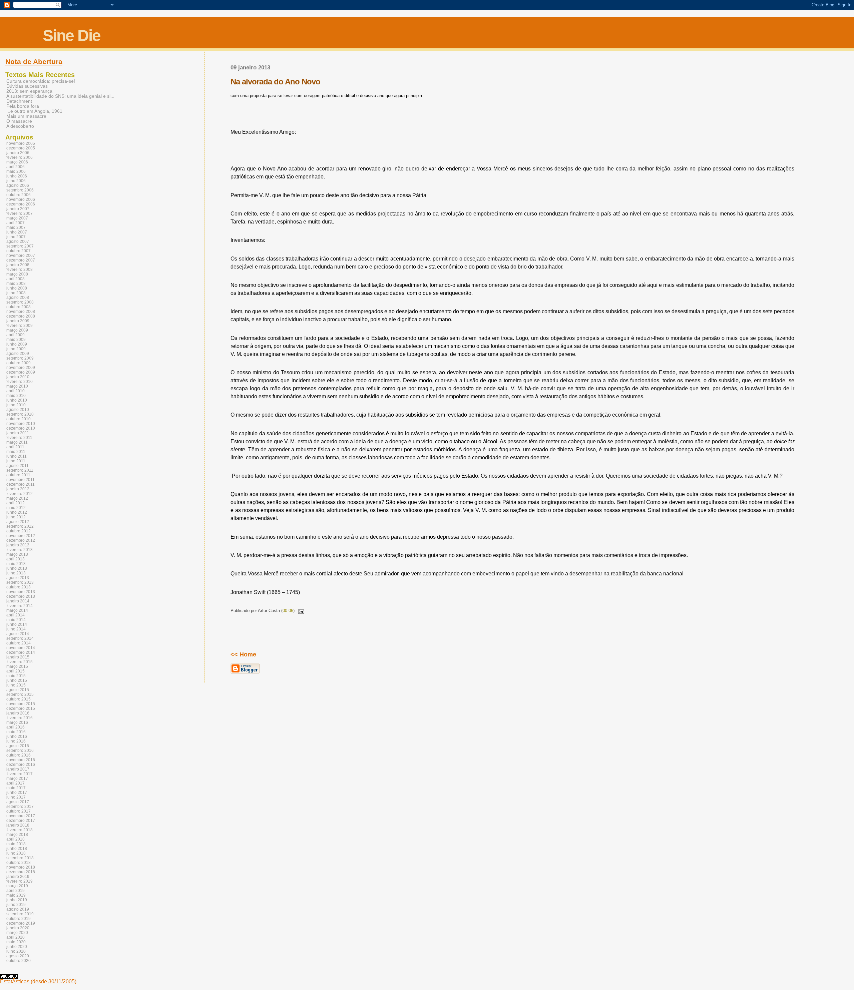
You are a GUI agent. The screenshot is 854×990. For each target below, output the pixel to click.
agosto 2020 (17, 956)
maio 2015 (16, 675)
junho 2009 (16, 344)
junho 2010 (16, 400)
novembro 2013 (20, 591)
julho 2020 (16, 951)
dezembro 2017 (20, 820)
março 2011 (17, 442)
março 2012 (17, 498)
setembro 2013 (20, 582)
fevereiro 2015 (19, 661)
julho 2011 (15, 461)
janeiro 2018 (17, 825)
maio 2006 (16, 171)
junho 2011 (16, 456)
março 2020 (17, 932)
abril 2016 (15, 727)
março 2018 (17, 834)
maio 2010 (16, 395)
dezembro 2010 (20, 428)
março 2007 (17, 218)
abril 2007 (15, 222)
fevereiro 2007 (19, 213)
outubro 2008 (18, 307)
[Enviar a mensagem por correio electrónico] (300, 610)
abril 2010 (15, 391)
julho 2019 (16, 904)
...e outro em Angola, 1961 (34, 111)
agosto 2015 (17, 689)
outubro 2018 (18, 862)
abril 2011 (15, 447)
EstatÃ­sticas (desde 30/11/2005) (38, 981)
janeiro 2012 (17, 489)
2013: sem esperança (29, 91)
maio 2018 (16, 844)
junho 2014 (16, 624)
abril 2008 (15, 279)
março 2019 (17, 886)
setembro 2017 (20, 806)
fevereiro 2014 (19, 605)
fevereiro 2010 (19, 381)
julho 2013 (16, 573)
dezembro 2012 (20, 540)
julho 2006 (16, 180)
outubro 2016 (18, 755)
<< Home (243, 654)
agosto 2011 (17, 465)
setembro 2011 (19, 470)
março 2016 (17, 722)
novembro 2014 (20, 647)
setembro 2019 (20, 914)
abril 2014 (15, 615)
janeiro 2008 (17, 265)
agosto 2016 (17, 746)
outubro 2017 (18, 811)
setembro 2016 (20, 750)
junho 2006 (16, 176)
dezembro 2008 (20, 316)
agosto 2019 (17, 909)
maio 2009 (16, 339)
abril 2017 (15, 783)
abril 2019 (15, 890)
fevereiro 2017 (19, 774)
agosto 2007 (17, 241)
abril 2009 (15, 335)
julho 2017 (16, 797)
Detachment (19, 101)
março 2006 (17, 162)
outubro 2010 (18, 419)
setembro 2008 (20, 302)
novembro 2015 (20, 703)
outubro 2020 (18, 960)
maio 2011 (15, 451)
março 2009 (17, 330)
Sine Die (71, 35)
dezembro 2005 (20, 148)
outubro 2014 (18, 643)
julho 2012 (16, 517)
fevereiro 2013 (19, 549)
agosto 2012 (17, 521)
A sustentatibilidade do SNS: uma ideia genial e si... (60, 96)
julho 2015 (16, 685)
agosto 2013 (17, 577)
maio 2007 (16, 227)
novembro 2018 (20, 867)
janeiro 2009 (17, 321)
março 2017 (17, 778)
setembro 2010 (20, 414)
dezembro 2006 (20, 204)
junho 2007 (16, 232)
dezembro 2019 (20, 923)
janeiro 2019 (17, 876)
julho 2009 (16, 349)
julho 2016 (16, 741)
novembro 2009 (20, 367)
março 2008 (17, 274)
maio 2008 (16, 283)
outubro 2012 (18, 531)
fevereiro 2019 (19, 881)
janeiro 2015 (17, 657)
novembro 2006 (20, 199)
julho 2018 (16, 853)
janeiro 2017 (17, 769)
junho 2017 (16, 792)
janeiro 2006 (17, 152)
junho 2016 (16, 736)
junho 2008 (16, 288)
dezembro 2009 (20, 372)
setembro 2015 (20, 694)
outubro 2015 (18, 699)
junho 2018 (16, 848)
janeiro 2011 (17, 433)
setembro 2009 (20, 358)
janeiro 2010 (17, 377)
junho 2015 (16, 680)
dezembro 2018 (20, 872)
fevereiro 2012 (19, 493)
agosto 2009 (17, 353)
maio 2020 (16, 942)
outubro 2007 (18, 251)
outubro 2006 (18, 194)
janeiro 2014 (17, 601)
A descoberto (20, 126)
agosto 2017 (17, 802)
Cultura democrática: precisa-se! (40, 81)
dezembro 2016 (20, 764)
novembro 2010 (20, 423)
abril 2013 (15, 559)
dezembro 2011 (20, 484)
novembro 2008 (20, 311)
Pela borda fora (22, 106)
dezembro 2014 (20, 652)
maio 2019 (16, 895)
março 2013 (17, 554)
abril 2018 (15, 839)
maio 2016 (16, 731)
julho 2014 (16, 629)
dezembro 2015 (20, 708)
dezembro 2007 (20, 260)
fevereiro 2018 (19, 830)
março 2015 (17, 666)
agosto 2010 (17, 409)
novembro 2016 (20, 760)
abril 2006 (15, 166)
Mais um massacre (26, 116)
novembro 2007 (20, 255)
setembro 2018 (20, 858)
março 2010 (17, 386)
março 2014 (17, 610)
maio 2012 (16, 507)
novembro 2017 (20, 816)
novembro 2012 (20, 535)
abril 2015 (15, 671)
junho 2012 (16, 512)
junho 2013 (16, 568)
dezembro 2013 (20, 596)
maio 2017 (16, 788)
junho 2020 (16, 946)
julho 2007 (16, 236)
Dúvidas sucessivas (27, 86)
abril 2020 (15, 937)
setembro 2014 (20, 638)
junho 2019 (16, 900)
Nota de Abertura (33, 62)
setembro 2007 (20, 246)
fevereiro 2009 (19, 325)
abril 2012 (15, 503)
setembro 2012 (20, 526)
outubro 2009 (18, 363)
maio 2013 (16, 563)
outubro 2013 (18, 587)
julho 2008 (16, 293)
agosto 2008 (17, 297)
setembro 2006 (20, 190)
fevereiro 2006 (19, 157)
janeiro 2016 (17, 713)
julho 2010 (16, 405)
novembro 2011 (20, 479)
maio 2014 (16, 619)
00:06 (288, 610)
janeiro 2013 (17, 545)
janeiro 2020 (17, 928)
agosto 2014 (17, 633)
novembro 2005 (20, 143)
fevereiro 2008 (19, 269)
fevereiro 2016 (19, 717)
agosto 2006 (17, 185)
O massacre (19, 121)
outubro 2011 (18, 475)
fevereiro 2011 (19, 437)
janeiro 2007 (17, 208)
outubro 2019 (18, 918)
